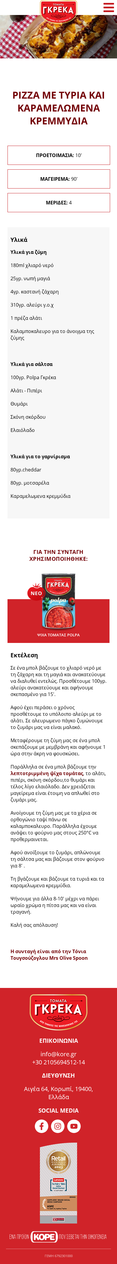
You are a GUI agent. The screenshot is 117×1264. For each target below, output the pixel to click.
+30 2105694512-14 (58, 1062)
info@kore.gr (58, 1054)
